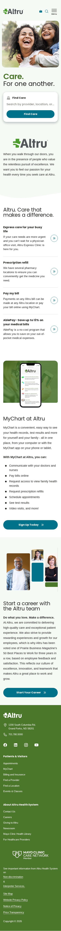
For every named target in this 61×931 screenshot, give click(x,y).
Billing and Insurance (14, 774)
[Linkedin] (16, 745)
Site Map (8, 893)
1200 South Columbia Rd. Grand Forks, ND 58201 (22, 726)
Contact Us (9, 811)
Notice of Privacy (12, 906)
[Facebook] (5, 745)
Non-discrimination (13, 876)
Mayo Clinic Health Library (17, 833)
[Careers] (41, 11)
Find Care (19, 98)
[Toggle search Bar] (46, 11)
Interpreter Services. (14, 886)
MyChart (8, 768)
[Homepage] (12, 717)
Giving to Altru (10, 822)
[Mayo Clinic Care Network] (30, 855)
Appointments (10, 763)
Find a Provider (11, 780)
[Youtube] (36, 745)
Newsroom (9, 828)
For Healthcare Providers (16, 839)
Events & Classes (12, 791)
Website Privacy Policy (15, 899)
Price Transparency (13, 912)
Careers (7, 817)
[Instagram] (26, 745)
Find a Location (11, 785)
